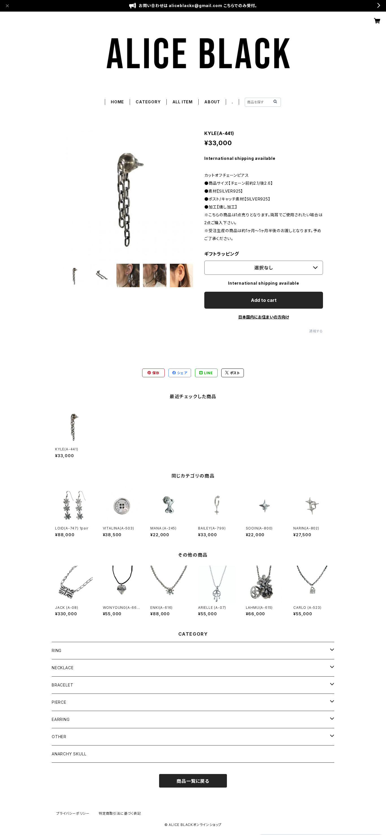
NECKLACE (62, 667)
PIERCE (59, 702)
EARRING (61, 719)
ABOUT (212, 101)
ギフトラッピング (221, 254)
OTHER (59, 736)
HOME (117, 101)
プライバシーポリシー (73, 813)
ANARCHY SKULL (69, 753)
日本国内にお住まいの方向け (263, 317)
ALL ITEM (182, 101)
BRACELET (62, 685)
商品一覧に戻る (193, 781)
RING (57, 650)
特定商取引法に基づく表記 (120, 813)
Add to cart (264, 300)
